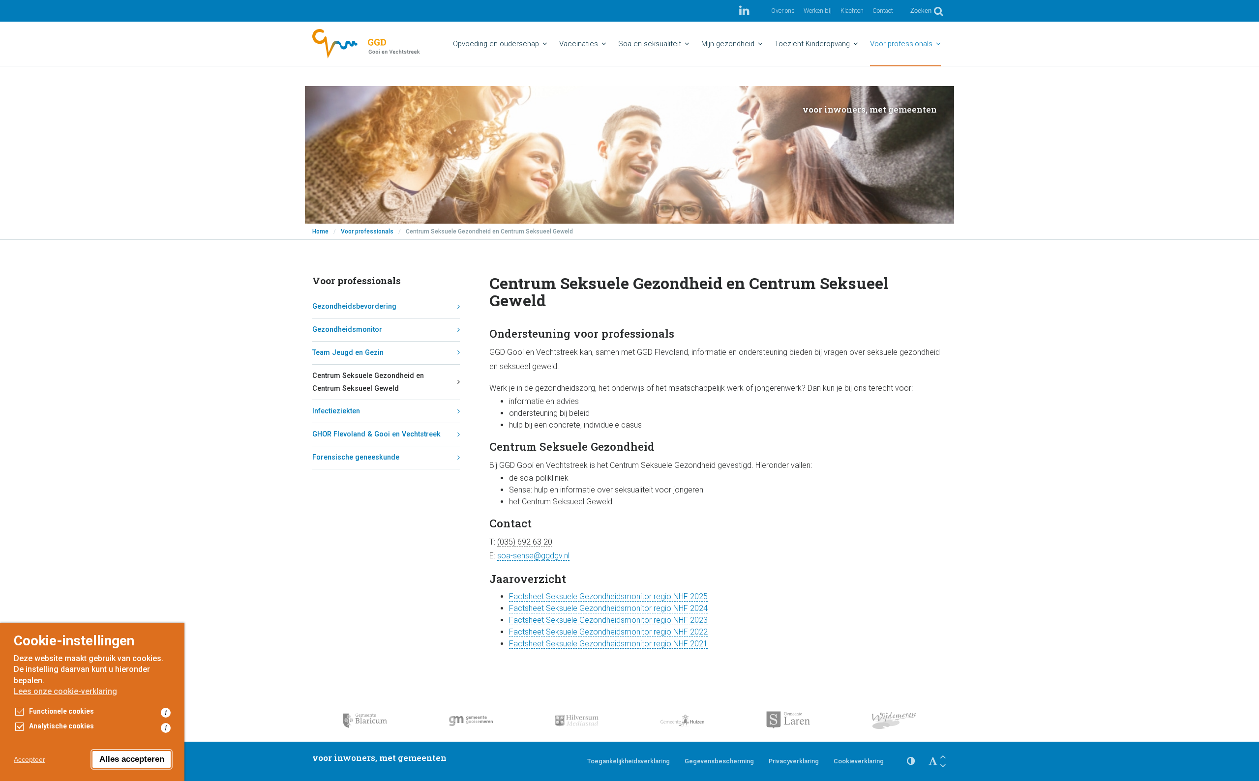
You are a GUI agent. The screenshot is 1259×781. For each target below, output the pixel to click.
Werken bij (818, 10)
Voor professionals (367, 231)
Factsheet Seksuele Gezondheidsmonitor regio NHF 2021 (608, 643)
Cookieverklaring (859, 761)
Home (320, 231)
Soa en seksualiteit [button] (649, 43)
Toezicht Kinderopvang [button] (812, 43)
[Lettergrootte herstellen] (933, 761)
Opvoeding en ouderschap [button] (496, 43)
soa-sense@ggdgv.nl (533, 555)
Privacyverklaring (794, 761)
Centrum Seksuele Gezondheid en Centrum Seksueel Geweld (368, 382)
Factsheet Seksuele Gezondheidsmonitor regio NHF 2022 (608, 631)
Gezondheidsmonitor (347, 329)
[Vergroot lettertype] (943, 757)
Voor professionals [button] (901, 43)
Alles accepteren (131, 759)
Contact (882, 10)
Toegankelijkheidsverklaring (628, 761)
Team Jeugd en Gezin (348, 352)
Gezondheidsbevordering (354, 306)
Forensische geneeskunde (355, 457)
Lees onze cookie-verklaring (65, 691)
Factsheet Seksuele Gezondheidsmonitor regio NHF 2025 (608, 596)
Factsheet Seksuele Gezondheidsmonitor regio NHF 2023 (608, 620)
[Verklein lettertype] (943, 765)
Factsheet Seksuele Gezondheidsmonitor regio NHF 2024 (608, 608)
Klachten (852, 10)
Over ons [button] (783, 10)
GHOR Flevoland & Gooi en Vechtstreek (376, 434)
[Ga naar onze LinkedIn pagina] (744, 11)
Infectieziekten (336, 411)
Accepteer (29, 759)
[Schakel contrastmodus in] (911, 761)
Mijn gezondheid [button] (727, 43)
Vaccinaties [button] (578, 43)
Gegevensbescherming (719, 761)
